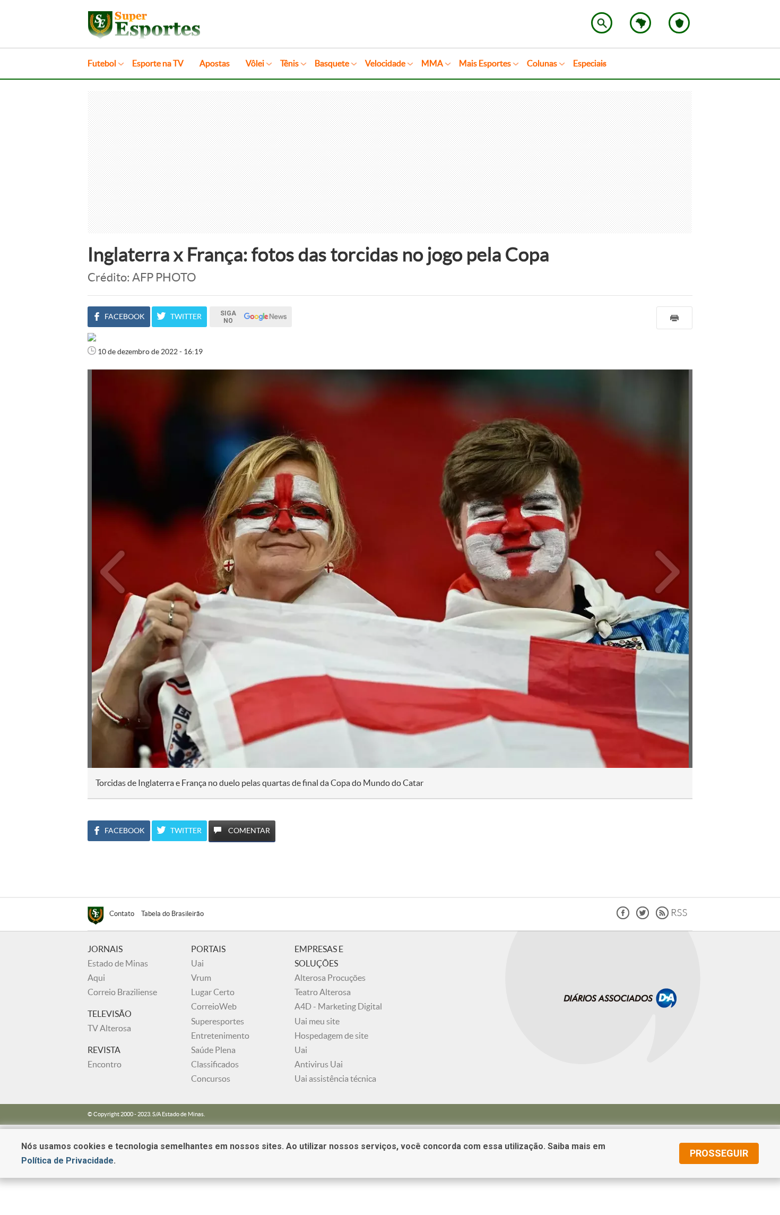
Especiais (589, 63)
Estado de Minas (118, 963)
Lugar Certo (213, 992)
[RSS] (671, 916)
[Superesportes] (98, 917)
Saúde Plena (213, 1050)
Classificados (215, 1064)
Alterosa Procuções (330, 977)
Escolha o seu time (679, 22)
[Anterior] (107, 569)
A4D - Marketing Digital (338, 1006)
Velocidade (385, 63)
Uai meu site (317, 1021)
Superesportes (217, 1021)
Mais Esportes (485, 63)
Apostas (215, 63)
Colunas (542, 63)
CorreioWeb (214, 1006)
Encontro (105, 1064)
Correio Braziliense (122, 992)
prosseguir (719, 1153)
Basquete (332, 63)
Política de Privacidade (67, 1161)
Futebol (102, 63)
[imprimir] (674, 318)
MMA (432, 63)
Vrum (201, 977)
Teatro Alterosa (322, 992)
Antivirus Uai (318, 1064)
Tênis (289, 63)
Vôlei (255, 63)
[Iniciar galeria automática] (113, 392)
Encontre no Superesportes (601, 22)
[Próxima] (667, 569)
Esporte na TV (158, 63)
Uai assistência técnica (335, 1078)
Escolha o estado (640, 22)
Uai (197, 963)
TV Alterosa (109, 1028)
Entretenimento (220, 1035)
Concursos (210, 1078)
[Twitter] (642, 916)
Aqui (96, 977)
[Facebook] (623, 916)
